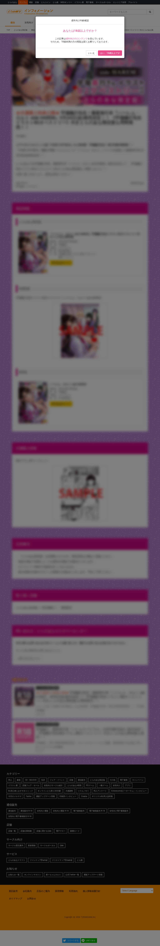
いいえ (91, 53)
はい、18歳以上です (110, 53)
